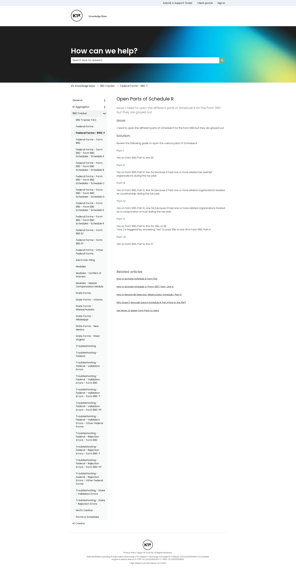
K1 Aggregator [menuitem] (81, 107)
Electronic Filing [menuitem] (85, 260)
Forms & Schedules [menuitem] (87, 517)
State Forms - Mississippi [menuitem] (84, 317)
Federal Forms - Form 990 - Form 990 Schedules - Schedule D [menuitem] (90, 193)
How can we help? (104, 51)
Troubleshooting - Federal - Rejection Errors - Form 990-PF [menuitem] (89, 463)
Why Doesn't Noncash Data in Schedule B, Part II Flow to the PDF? (151, 302)
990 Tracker (107, 86)
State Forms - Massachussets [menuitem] (85, 307)
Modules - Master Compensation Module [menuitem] (89, 284)
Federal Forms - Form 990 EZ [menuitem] (89, 231)
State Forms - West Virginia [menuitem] (88, 337)
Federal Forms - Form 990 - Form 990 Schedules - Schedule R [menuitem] (90, 220)
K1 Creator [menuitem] (78, 523)
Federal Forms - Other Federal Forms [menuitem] (89, 251)
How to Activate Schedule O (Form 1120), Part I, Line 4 (145, 286)
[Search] (222, 60)
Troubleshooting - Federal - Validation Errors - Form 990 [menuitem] (88, 379)
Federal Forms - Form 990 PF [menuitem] (89, 241)
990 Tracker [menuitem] (79, 113)
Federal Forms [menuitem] (84, 126)
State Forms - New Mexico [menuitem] (87, 327)
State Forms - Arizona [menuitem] (89, 299)
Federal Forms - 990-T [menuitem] (90, 133)
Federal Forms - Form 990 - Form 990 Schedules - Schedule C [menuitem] (90, 180)
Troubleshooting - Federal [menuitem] (87, 354)
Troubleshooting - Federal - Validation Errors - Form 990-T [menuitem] (88, 393)
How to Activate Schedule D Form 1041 (137, 278)
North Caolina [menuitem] (84, 510)
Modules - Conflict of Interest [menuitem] (88, 274)
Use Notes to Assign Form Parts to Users (138, 310)
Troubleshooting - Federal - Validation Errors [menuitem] (88, 366)
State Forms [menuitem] (83, 293)
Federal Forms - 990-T (134, 86)
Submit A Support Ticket (177, 3)
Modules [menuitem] (81, 266)
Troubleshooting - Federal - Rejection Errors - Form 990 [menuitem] (87, 436)
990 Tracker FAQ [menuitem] (86, 120)
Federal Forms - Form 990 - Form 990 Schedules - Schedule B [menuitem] (90, 166)
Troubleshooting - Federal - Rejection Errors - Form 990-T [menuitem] (88, 450)
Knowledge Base (98, 16)
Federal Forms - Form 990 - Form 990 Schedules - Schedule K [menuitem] (90, 206)
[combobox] (145, 60)
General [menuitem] (77, 100)
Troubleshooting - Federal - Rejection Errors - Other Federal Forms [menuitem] (89, 479)
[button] (104, 100)
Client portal (205, 3)
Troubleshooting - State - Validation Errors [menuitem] (90, 492)
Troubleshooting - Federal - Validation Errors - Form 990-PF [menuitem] (89, 406)
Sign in (221, 3)
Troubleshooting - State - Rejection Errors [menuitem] (90, 501)
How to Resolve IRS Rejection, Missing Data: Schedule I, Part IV (149, 294)
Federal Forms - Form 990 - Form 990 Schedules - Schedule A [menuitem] (90, 153)
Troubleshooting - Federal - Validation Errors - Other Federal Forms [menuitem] (89, 421)
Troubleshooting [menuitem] (86, 346)
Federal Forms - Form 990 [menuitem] (89, 141)
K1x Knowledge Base (83, 86)
